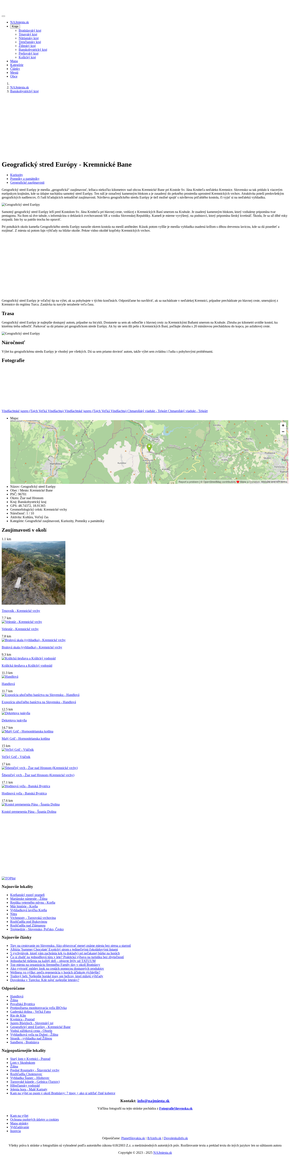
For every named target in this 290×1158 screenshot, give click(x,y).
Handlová (8, 684)
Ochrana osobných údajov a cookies (34, 1119)
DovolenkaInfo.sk (176, 1138)
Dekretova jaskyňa (14, 720)
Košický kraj (27, 57)
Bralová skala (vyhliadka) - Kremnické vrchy (32, 647)
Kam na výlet (19, 1115)
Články (15, 68)
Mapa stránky (19, 1123)
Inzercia (15, 1131)
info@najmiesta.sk (153, 1101)
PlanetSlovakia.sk (133, 1138)
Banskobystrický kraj (33, 49)
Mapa (14, 61)
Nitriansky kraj (29, 38)
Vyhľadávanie (19, 1127)
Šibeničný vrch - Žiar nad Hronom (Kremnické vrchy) (38, 775)
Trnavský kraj (28, 34)
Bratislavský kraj (30, 30)
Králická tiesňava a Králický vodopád (27, 665)
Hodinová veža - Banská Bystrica (24, 793)
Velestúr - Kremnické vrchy (20, 629)
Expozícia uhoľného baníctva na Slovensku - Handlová (39, 702)
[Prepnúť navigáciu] (3, 16)
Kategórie (16, 65)
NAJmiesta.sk (19, 22)
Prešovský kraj (28, 53)
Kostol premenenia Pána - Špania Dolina (29, 811)
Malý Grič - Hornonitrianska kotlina (26, 738)
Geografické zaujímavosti (27, 182)
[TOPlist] (8, 878)
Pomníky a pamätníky (24, 178)
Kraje (15, 26)
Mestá (14, 72)
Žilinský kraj (27, 46)
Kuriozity (16, 175)
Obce (13, 76)
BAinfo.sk (154, 1138)
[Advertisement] (129, 126)
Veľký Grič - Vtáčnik (16, 757)
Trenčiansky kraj (30, 42)
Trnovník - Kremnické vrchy (21, 611)
